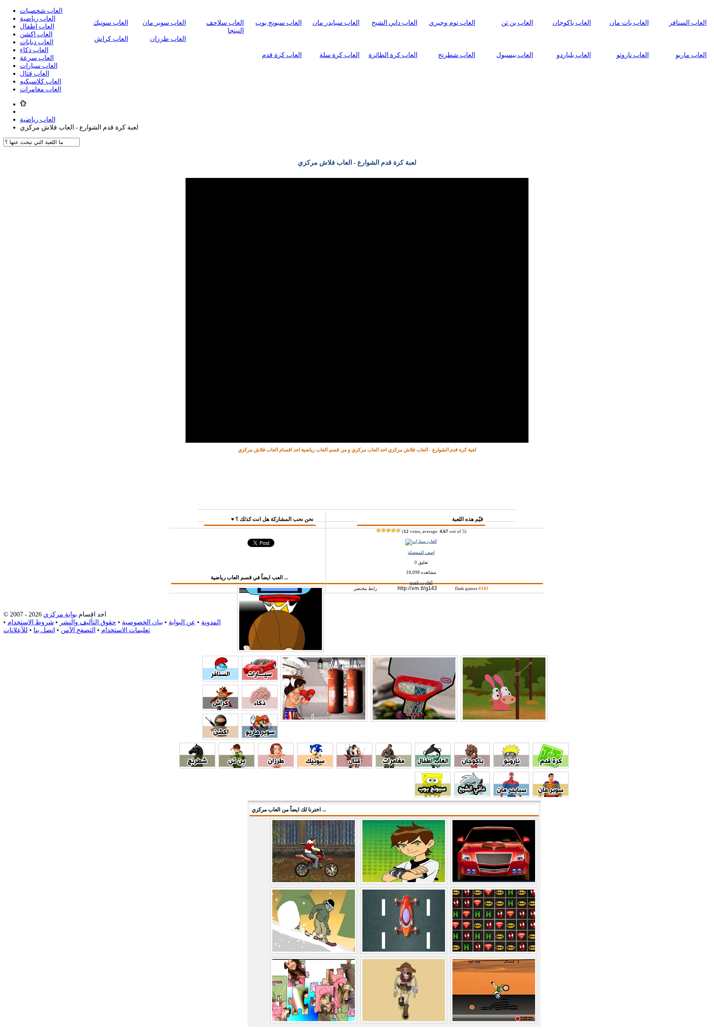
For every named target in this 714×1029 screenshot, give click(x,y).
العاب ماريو (691, 54)
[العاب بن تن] (237, 766)
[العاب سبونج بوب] (433, 795)
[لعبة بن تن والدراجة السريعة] (493, 1018)
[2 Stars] (383, 530)
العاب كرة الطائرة (393, 54)
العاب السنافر (688, 22)
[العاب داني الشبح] (472, 795)
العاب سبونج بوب (278, 22)
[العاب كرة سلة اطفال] (414, 718)
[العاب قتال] (354, 766)
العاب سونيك (110, 22)
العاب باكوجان (571, 22)
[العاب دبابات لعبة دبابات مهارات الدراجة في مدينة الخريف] (313, 879)
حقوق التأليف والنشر (88, 622)
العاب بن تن (517, 22)
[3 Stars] (388, 530)
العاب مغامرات (40, 89)
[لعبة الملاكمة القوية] (324, 718)
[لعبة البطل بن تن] (403, 879)
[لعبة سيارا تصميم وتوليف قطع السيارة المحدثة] (493, 879)
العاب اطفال (37, 26)
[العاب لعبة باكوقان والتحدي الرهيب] (493, 949)
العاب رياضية (37, 18)
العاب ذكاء (34, 49)
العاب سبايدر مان (335, 22)
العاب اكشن (36, 34)
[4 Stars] (393, 530)
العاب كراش (111, 38)
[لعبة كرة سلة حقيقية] (280, 648)
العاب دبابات (36, 42)
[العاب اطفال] (433, 766)
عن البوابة (182, 622)
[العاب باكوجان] (472, 766)
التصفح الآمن (78, 629)
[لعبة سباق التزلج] (313, 949)
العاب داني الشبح (394, 22)
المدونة (211, 622)
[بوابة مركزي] (23, 104)
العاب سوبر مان (164, 22)
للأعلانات (15, 629)
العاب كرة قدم (282, 54)
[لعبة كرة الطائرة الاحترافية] (504, 718)
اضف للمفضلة (421, 552)
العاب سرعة (37, 57)
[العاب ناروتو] (511, 766)
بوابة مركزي (60, 614)
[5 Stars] (398, 530)
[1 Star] (378, 530)
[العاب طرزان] (276, 766)
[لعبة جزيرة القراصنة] (403, 1018)
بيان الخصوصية (142, 622)
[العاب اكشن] (220, 737)
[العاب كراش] (220, 708)
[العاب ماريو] (260, 737)
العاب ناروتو (632, 54)
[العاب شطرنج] (197, 766)
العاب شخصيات (41, 10)
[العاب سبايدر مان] (511, 795)
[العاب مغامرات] (394, 766)
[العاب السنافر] (220, 679)
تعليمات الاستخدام (125, 629)
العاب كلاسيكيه (40, 81)
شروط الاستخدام (30, 622)
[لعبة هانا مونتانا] (313, 1018)
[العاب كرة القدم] (551, 766)
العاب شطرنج (456, 54)
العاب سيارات (38, 65)
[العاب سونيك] (315, 766)
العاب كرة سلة (339, 54)
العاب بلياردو (574, 54)
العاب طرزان (168, 38)
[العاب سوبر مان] (551, 795)
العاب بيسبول (514, 54)
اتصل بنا (44, 629)
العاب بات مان (629, 22)
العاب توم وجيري (452, 22)
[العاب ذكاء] (260, 708)
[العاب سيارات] (421, 541)
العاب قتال (34, 73)
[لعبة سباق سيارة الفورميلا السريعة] (403, 949)
